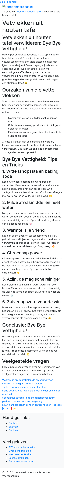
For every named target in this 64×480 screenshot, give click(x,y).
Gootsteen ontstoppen (21, 461)
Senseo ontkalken (19, 457)
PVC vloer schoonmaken (22, 447)
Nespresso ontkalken (20, 454)
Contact (13, 423)
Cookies (13, 430)
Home (20, 11)
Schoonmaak (33, 11)
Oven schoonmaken (20, 450)
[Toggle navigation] (57, 7)
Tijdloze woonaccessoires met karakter (24, 387)
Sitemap (13, 426)
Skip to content (8, 1)
